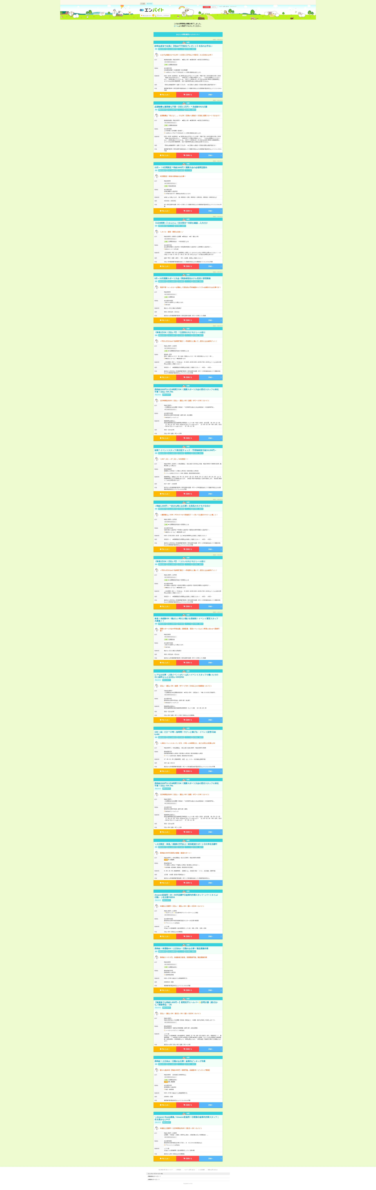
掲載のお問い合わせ (212, 1169)
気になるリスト (148, 15)
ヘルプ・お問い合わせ (224, 6)
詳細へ (210, 94)
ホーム (176, 26)
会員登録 (207, 7)
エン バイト (149, 3)
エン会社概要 (201, 1169)
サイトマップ (233, 6)
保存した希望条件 (164, 15)
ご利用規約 (178, 1169)
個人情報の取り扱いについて (166, 1169)
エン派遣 (143, 3)
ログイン (214, 7)
